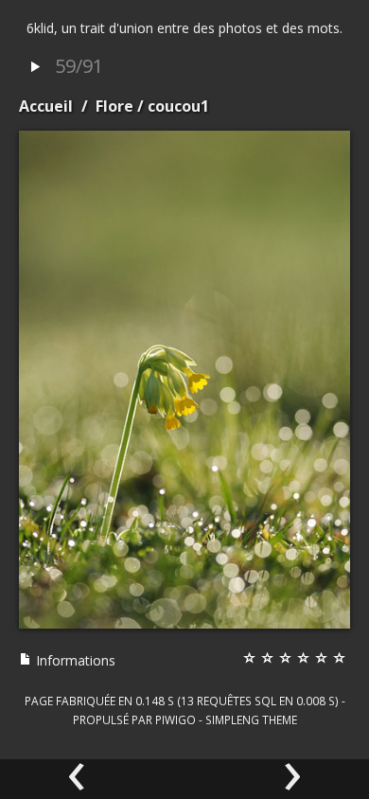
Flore (114, 106)
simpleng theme (251, 719)
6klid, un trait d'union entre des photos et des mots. (184, 28)
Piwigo (175, 719)
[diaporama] (35, 68)
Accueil (46, 106)
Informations (73, 660)
